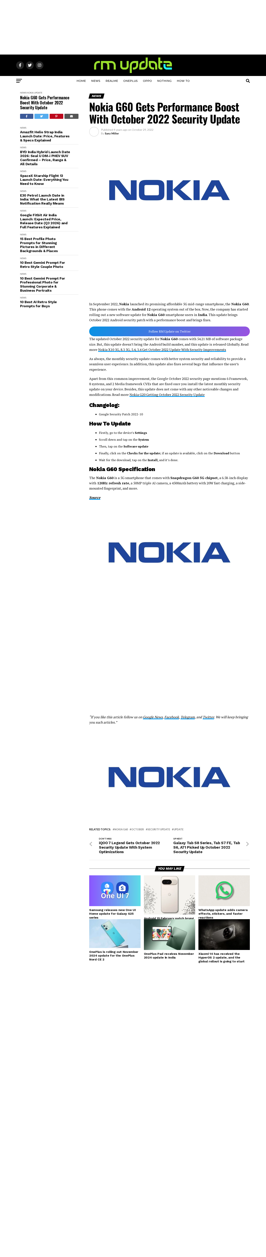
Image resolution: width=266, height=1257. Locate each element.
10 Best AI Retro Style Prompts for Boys (38, 304)
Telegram (188, 717)
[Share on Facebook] (26, 116)
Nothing (164, 81)
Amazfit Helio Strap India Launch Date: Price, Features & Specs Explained (45, 136)
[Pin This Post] (56, 116)
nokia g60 (121, 829)
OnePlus (130, 81)
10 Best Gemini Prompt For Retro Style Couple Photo (42, 265)
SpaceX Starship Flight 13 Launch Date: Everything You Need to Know (44, 180)
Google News (153, 717)
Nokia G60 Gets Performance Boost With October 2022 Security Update (44, 102)
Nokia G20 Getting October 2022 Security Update (167, 394)
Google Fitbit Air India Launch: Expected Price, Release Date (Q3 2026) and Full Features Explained (44, 221)
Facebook (171, 717)
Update (38, 92)
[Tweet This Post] (41, 116)
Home (81, 81)
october (137, 829)
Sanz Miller (112, 133)
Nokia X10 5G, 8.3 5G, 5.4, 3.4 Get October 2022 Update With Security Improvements (162, 349)
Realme (112, 81)
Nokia (30, 92)
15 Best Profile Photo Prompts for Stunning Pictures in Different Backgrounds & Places (39, 245)
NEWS (95, 81)
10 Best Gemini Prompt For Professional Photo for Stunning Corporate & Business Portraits (42, 284)
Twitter (208, 717)
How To (183, 81)
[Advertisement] (133, 27)
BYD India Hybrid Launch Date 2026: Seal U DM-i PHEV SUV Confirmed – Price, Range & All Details (45, 158)
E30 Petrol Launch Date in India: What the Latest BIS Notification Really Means (42, 199)
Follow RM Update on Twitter (170, 331)
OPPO (147, 81)
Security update (158, 829)
